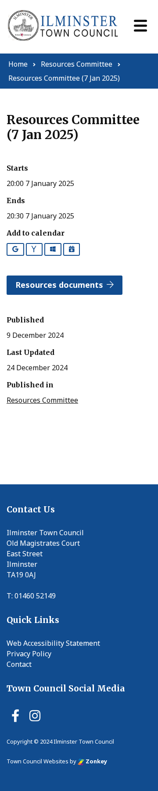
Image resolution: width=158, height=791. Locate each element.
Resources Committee (42, 400)
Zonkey (95, 761)
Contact (19, 664)
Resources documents (59, 284)
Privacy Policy (29, 654)
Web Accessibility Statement (53, 643)
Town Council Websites (37, 761)
